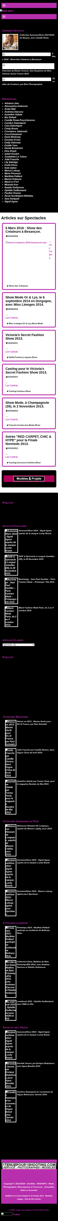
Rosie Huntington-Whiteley (19, 196)
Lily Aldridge (11, 162)
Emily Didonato (13, 142)
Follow (16, 1214)
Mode (31, 425)
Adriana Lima (12, 103)
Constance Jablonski (16, 131)
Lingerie (27, 357)
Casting (12, 391)
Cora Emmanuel (13, 134)
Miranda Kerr (11, 184)
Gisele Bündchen (14, 148)
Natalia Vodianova (14, 187)
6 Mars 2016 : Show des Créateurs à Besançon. (23, 230)
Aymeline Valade (13, 114)
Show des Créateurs (18, 286)
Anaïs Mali (10, 109)
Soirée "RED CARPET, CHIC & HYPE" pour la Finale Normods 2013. (28, 440)
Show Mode (37, 323)
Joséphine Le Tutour (16, 156)
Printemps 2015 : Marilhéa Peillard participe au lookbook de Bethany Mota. (33, 930)
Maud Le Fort (12, 182)
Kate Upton (11, 168)
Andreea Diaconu (14, 112)
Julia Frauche (12, 159)
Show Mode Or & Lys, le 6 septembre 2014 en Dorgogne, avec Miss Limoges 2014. (28, 300)
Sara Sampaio (12, 198)
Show (34, 357)
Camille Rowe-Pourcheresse (20, 120)
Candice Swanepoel (15, 123)
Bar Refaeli (10, 117)
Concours (21, 463)
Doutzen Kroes (13, 140)
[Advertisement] (18, 510)
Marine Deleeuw (13, 179)
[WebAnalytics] (6, 1214)
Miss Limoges (15, 323)
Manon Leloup (12, 170)
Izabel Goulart (12, 154)
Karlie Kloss (11, 165)
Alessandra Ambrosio (16, 106)
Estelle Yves (11, 145)
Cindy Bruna (11, 128)
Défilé (11, 357)
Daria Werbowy (13, 137)
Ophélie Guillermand (15, 190)
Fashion (19, 357)
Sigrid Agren (11, 201)
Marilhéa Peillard (13, 176)
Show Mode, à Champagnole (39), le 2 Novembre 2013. (27, 404)
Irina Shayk (10, 151)
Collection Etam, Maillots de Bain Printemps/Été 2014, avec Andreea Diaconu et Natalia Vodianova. (33, 964)
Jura (26, 425)
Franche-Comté (16, 425)
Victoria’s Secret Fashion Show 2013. (24, 336)
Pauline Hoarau (13, 193)
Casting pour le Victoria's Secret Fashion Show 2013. (26, 370)
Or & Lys (27, 323)
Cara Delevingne (13, 126)
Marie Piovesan (13, 173)
